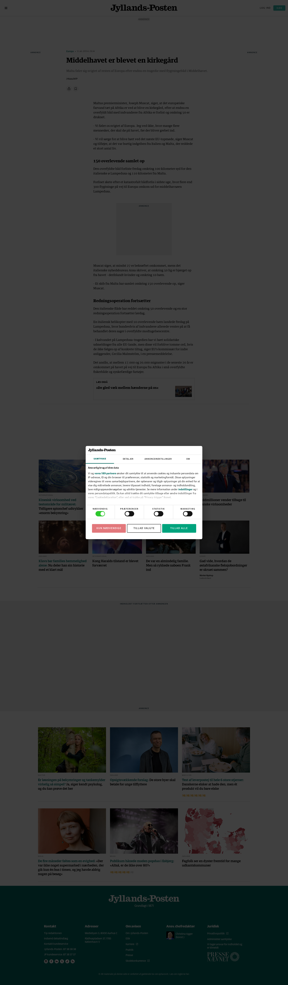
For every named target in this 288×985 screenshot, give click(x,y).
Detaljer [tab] (128, 459)
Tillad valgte (144, 528)
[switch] (129, 513)
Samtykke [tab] (100, 459)
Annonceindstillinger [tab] (158, 459)
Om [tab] (188, 459)
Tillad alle (179, 528)
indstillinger (185, 489)
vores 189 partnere (105, 473)
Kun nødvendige (108, 528)
